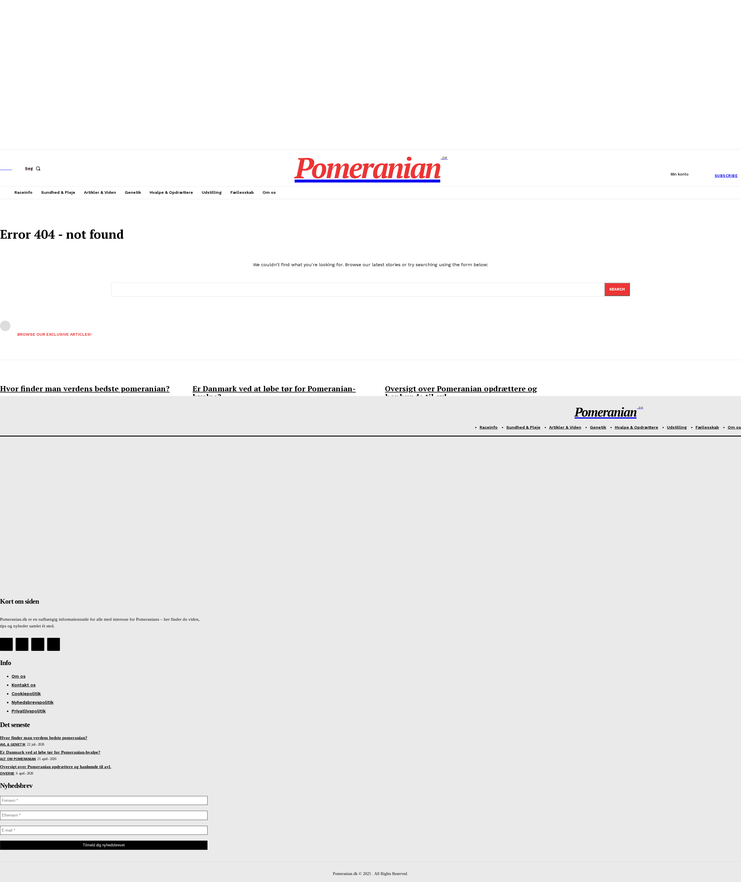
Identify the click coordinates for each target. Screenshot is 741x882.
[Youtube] (53, 644)
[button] (34, 168)
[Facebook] (6, 644)
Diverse (7, 773)
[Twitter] (37, 644)
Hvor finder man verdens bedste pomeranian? (85, 388)
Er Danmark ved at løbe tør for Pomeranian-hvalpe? (274, 393)
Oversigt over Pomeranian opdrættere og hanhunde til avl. (461, 393)
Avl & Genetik (12, 744)
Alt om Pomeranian (18, 759)
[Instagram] (22, 644)
